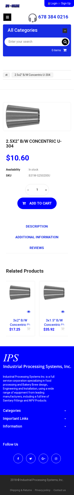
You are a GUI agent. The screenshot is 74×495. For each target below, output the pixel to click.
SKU (8, 175)
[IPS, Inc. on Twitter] (30, 456)
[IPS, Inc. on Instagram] (56, 456)
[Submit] (29, 328)
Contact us (59, 490)
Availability (13, 169)
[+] (46, 190)
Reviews (37, 248)
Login (54, 3)
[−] (28, 190)
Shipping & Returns (21, 490)
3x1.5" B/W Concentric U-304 (54, 322)
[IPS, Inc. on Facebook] (18, 456)
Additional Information (36, 237)
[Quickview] (28, 312)
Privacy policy (42, 490)
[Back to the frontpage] (6, 74)
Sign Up (66, 3)
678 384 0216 (53, 17)
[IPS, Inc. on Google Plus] (43, 456)
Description (37, 226)
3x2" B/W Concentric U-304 (20, 322)
